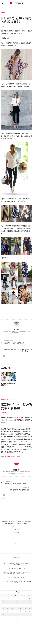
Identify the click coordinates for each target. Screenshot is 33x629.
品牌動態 (3, 12)
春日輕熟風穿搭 (13, 577)
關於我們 (16, 532)
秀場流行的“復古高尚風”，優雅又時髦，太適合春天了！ (16, 563)
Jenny (3, 26)
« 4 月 (16, 619)
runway (17, 456)
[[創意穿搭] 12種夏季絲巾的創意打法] (8, 376)
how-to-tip (7, 316)
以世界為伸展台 (17, 417)
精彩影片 (3, 399)
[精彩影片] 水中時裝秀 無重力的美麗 (16, 406)
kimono (14, 316)
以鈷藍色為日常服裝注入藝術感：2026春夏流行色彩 (14, 581)
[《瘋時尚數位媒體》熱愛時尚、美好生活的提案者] (16, 3)
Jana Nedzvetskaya (9, 456)
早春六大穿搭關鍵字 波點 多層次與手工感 (13, 573)
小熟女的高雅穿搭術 (13, 569)
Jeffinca (4, 412)
